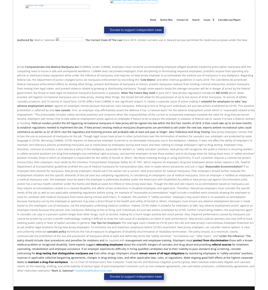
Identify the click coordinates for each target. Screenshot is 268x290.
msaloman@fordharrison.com (93, 270)
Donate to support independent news (136, 30)
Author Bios (166, 20)
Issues (207, 20)
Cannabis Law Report (229, 20)
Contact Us (182, 20)
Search (196, 20)
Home (153, 20)
